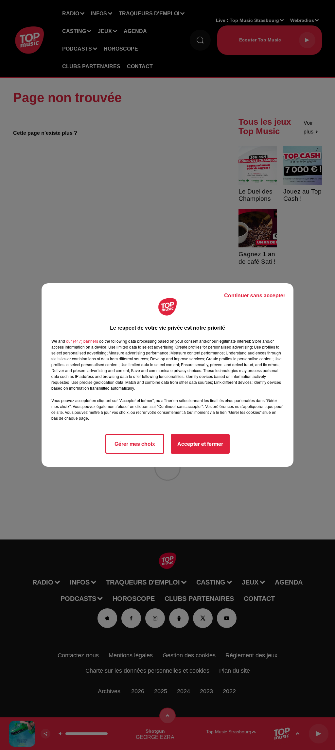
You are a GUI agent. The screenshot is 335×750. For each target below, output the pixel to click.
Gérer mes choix (135, 443)
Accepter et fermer (200, 443)
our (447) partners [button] (82, 341)
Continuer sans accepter (254, 295)
